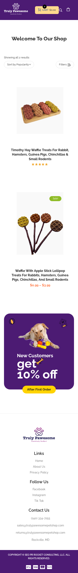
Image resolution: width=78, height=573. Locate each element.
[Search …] (60, 10)
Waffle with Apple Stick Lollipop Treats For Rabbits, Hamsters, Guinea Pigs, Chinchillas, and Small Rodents (40, 275)
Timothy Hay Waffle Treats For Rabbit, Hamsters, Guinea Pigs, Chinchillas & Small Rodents (40, 154)
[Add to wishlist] (44, 119)
